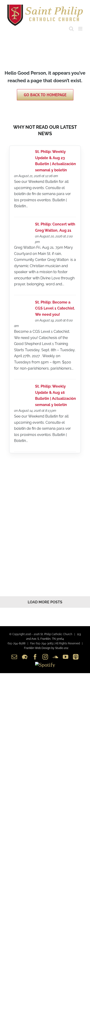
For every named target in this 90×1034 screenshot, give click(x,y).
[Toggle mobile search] (71, 28)
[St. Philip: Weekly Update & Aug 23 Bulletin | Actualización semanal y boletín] (22, 153)
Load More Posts (45, 602)
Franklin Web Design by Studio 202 (46, 648)
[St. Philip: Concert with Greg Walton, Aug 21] (22, 225)
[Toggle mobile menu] (80, 28)
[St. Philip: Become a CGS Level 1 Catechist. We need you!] (22, 303)
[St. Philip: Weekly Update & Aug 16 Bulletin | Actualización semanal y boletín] (22, 387)
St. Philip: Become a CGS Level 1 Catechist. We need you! (55, 308)
